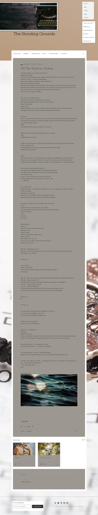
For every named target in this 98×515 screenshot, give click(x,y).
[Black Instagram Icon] (67, 503)
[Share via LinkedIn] (29, 426)
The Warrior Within (53, 53)
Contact (86, 17)
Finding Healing (35, 53)
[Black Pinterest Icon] (61, 503)
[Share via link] (32, 426)
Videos (86, 10)
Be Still (44, 53)
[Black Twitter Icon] (58, 503)
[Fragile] (24, 449)
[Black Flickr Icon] (64, 503)
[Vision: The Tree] (49, 449)
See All (83, 439)
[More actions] (76, 64)
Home (85, 3)
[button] (83, 53)
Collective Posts (17, 53)
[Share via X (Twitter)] (25, 426)
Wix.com (81, 506)
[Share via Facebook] (21, 426)
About (85, 14)
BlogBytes (26, 53)
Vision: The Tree (45, 457)
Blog (85, 7)
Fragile (17, 457)
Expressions (64, 53)
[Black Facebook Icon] (55, 503)
